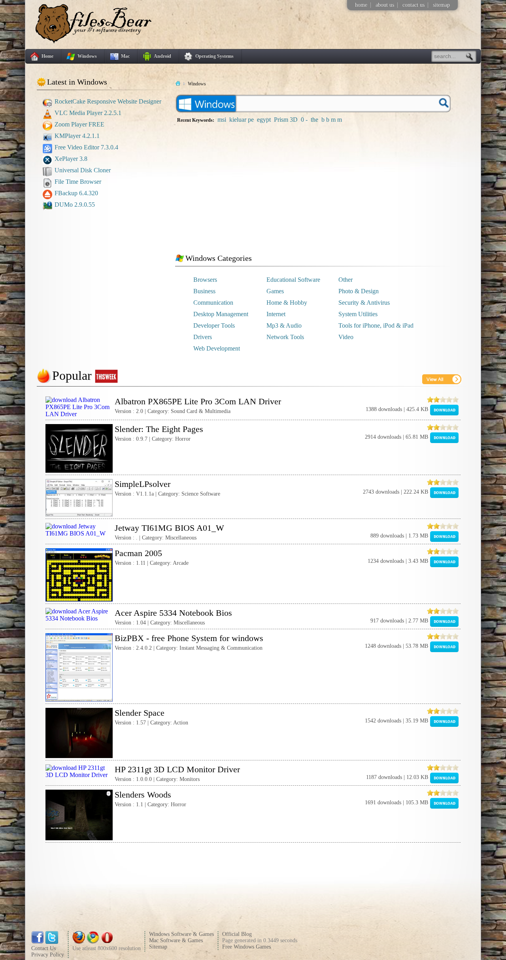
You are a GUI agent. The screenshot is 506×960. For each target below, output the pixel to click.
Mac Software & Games (176, 940)
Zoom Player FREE (79, 124)
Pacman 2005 (138, 553)
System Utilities (358, 314)
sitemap (441, 5)
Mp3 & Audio (284, 325)
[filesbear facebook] (37, 942)
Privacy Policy (47, 955)
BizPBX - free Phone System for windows (189, 638)
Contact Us (43, 948)
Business (204, 291)
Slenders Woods (143, 795)
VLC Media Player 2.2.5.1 (88, 112)
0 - (304, 119)
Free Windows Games (246, 947)
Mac (125, 56)
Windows (87, 56)
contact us (413, 5)
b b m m (331, 119)
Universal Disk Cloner (83, 170)
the (314, 119)
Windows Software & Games (181, 934)
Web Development (216, 348)
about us (385, 5)
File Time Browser (78, 181)
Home (47, 56)
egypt (264, 119)
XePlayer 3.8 (71, 158)
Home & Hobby (286, 302)
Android (162, 56)
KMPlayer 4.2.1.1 (77, 135)
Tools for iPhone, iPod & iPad (375, 325)
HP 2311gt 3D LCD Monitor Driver (177, 769)
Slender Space (139, 713)
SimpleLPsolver (142, 484)
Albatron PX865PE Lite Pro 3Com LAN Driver (198, 401)
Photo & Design (358, 291)
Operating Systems (214, 56)
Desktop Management (220, 314)
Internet (275, 314)
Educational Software (293, 279)
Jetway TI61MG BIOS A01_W (169, 528)
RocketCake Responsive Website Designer (108, 101)
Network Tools (285, 337)
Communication (213, 302)
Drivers (202, 337)
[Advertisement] (106, 264)
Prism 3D (286, 119)
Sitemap (158, 947)
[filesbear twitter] (51, 942)
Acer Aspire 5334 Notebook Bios (173, 613)
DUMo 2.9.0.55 (75, 204)
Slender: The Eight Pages (159, 429)
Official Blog (237, 934)
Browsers (205, 279)
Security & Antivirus (364, 302)
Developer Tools (214, 325)
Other (345, 279)
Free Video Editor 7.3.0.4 (86, 147)
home (361, 5)
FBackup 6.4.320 (76, 193)
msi (221, 119)
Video (345, 337)
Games (275, 291)
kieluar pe (241, 119)
